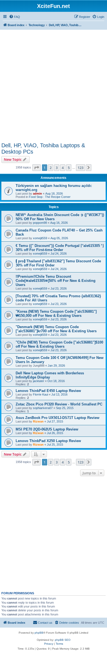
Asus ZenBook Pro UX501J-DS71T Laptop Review (57, 418)
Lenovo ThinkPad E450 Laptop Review (48, 391)
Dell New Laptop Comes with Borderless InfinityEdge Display (50, 375)
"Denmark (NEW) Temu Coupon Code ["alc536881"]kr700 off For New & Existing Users (56, 329)
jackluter (38, 381)
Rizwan (38, 421)
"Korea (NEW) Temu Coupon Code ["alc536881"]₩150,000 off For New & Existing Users (56, 313)
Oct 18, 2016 (56, 381)
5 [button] (69, 167)
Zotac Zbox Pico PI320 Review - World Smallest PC (59, 404)
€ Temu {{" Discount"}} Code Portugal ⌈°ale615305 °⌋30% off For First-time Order (60, 248)
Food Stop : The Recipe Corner (50, 196)
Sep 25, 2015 (65, 408)
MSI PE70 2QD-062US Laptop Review (47, 429)
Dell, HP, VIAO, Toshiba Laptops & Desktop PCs (43, 148)
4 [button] (63, 167)
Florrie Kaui (40, 394)
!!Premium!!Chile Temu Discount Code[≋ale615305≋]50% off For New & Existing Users (55, 280)
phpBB (39, 632)
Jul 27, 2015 (55, 421)
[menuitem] (14, 16)
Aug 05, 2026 (59, 238)
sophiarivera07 (43, 408)
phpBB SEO (63, 639)
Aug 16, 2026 (59, 222)
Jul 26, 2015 (55, 433)
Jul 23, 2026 (58, 288)
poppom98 (40, 222)
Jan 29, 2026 (56, 365)
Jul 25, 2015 (55, 444)
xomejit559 (40, 238)
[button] (36, 167)
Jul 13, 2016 (59, 394)
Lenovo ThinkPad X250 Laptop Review (48, 441)
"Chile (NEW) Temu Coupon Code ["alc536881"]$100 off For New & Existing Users (59, 344)
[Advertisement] (53, 84)
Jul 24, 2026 (58, 253)
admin (37, 193)
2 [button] (51, 167)
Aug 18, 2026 (54, 193)
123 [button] (80, 167)
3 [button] (57, 167)
